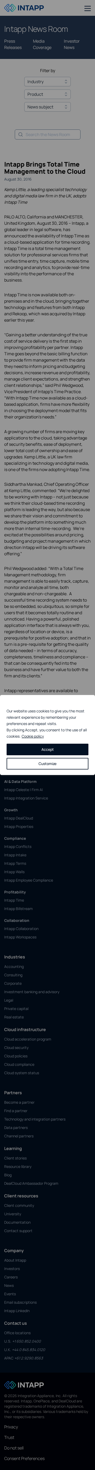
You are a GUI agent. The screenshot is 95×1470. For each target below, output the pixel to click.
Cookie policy (33, 736)
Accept (47, 749)
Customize (47, 763)
